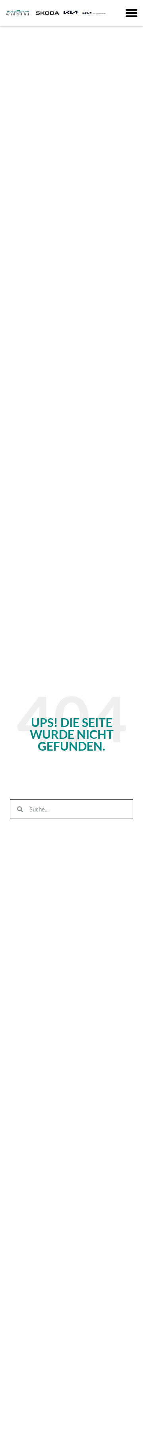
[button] (131, 13)
